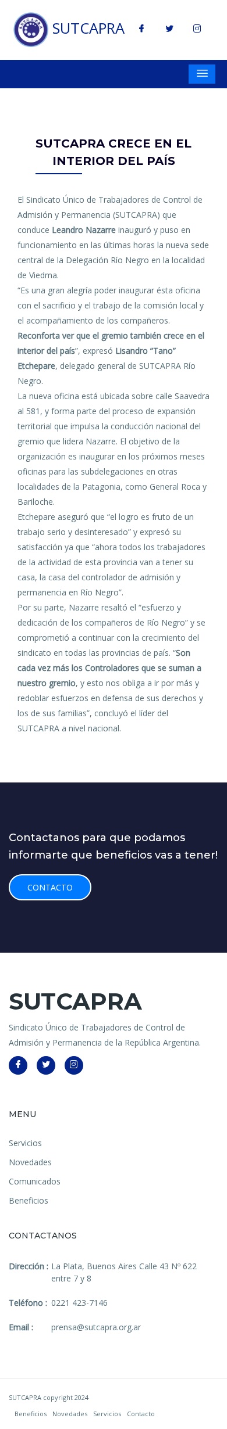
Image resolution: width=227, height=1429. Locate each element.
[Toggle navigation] (202, 74)
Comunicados (35, 1181)
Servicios (25, 1142)
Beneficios (28, 1200)
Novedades (30, 1162)
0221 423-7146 (79, 1302)
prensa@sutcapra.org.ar (96, 1327)
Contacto (50, 887)
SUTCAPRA (86, 28)
